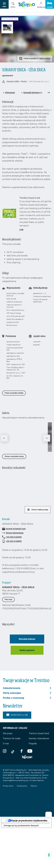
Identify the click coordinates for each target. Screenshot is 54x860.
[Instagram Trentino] (4, 751)
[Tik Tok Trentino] (13, 751)
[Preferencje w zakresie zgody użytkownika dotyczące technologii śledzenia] (49, 855)
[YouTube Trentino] (29, 751)
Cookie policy (22, 786)
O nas (6, 743)
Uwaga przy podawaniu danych (21, 825)
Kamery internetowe (39, 738)
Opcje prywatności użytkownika (29, 820)
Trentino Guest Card (39, 733)
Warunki (34, 786)
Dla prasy (7, 733)
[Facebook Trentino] (21, 751)
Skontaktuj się (19, 715)
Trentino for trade (11, 738)
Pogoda (33, 743)
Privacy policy (8, 786)
